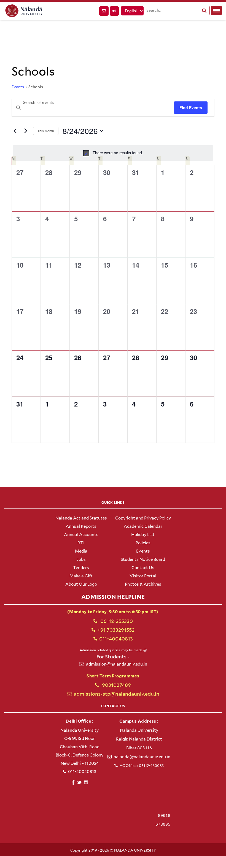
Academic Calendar (143, 526)
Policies (143, 542)
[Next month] (25, 131)
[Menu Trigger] (216, 10)
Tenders (81, 567)
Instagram (86, 782)
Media (81, 551)
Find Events (190, 107)
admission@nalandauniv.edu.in (116, 664)
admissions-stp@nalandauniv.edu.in (116, 694)
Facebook (73, 782)
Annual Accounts (81, 534)
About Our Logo (81, 584)
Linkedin (79, 782)
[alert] (113, 153)
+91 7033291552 (115, 630)
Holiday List (143, 534)
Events (18, 87)
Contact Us (142, 567)
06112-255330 (116, 621)
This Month (45, 130)
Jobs (81, 559)
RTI (81, 542)
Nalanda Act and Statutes (81, 518)
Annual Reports (81, 526)
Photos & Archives (143, 584)
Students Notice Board (143, 559)
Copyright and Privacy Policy (143, 518)
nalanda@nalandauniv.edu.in (142, 756)
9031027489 (116, 685)
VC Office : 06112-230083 (142, 766)
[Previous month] (15, 131)
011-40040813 (116, 639)
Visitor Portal (143, 576)
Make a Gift (81, 576)
